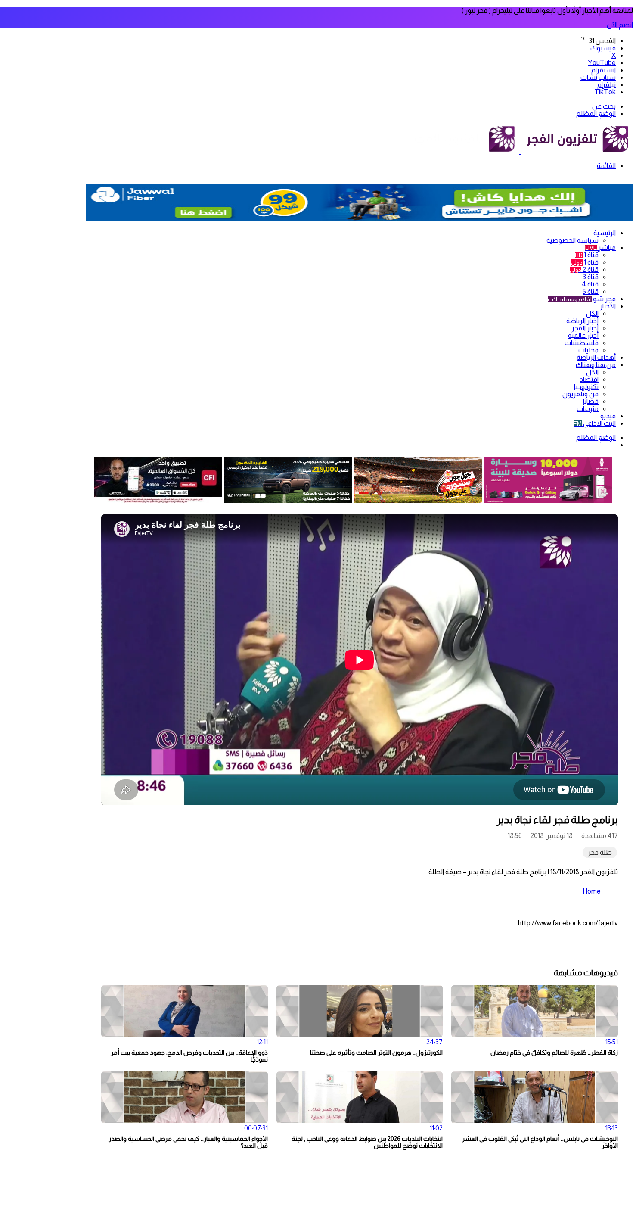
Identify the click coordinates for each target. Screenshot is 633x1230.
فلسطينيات (582, 342)
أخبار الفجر (585, 328)
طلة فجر (600, 852)
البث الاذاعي (595, 423)
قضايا (591, 401)
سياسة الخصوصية (572, 240)
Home (592, 891)
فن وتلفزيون (580, 394)
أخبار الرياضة (582, 320)
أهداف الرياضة (596, 357)
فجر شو (582, 298)
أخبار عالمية (583, 335)
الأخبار (608, 306)
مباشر (600, 247)
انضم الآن (620, 24)
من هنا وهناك (596, 364)
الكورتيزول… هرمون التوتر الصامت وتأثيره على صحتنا (376, 1052)
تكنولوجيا (586, 386)
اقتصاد (589, 379)
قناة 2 (584, 269)
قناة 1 (587, 254)
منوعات (588, 408)
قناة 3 (591, 276)
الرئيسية (604, 233)
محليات (588, 350)
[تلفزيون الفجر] (520, 151)
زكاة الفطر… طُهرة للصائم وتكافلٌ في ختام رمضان (554, 1052)
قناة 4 (590, 284)
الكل (592, 313)
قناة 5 (591, 291)
